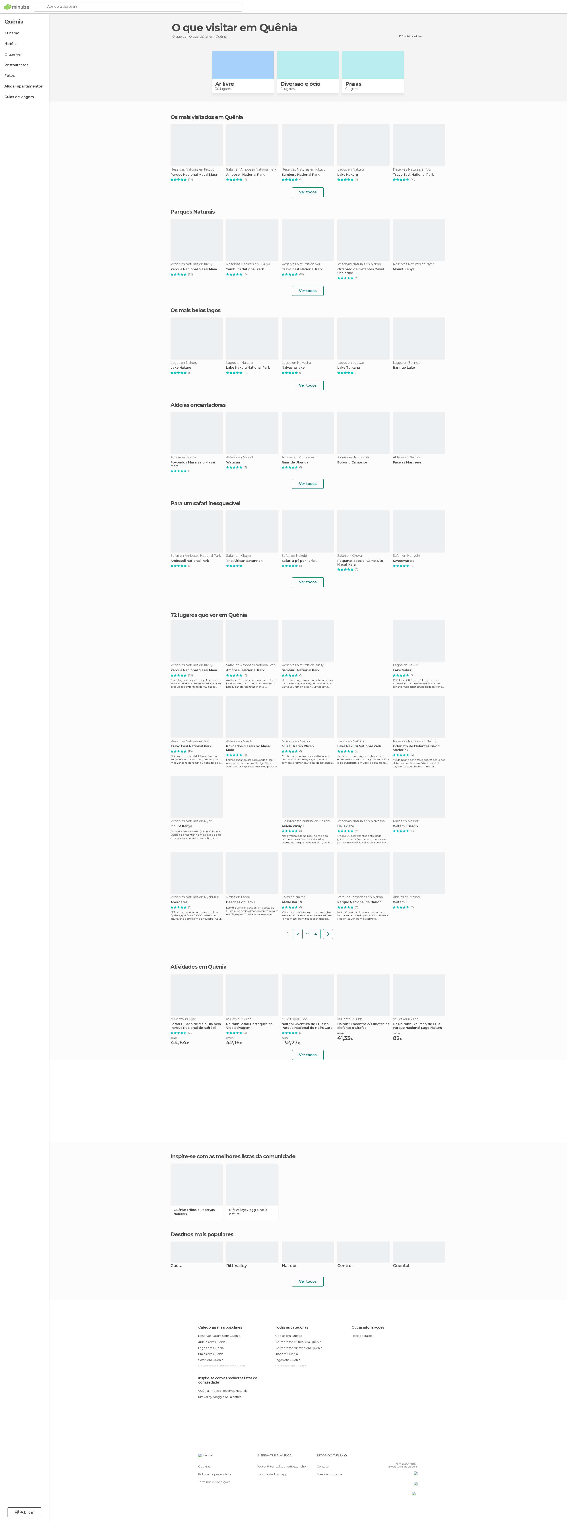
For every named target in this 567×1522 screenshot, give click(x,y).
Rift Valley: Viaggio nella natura (248, 1212)
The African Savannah (244, 561)
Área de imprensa (329, 1474)
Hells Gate (345, 826)
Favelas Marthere (407, 462)
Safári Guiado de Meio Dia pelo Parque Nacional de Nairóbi (196, 1026)
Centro (344, 1266)
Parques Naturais (192, 211)
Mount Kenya (404, 269)
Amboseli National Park (245, 175)
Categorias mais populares (220, 1327)
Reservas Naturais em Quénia (219, 1335)
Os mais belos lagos (195, 310)
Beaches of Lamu (240, 902)
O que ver (13, 54)
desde (174, 1037)
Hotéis (10, 44)
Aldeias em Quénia (211, 1342)
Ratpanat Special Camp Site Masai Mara (360, 562)
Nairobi (289, 1266)
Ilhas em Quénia (286, 1354)
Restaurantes (16, 65)
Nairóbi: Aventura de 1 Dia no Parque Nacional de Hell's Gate (307, 1026)
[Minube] (16, 7)
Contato (323, 1466)
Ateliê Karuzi (292, 902)
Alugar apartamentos (23, 86)
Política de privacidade (214, 1474)
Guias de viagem (19, 97)
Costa (177, 1266)
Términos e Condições (214, 1482)
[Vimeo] (407, 1457)
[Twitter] (399, 1457)
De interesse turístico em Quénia (298, 1348)
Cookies (204, 1466)
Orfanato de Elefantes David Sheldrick (360, 271)
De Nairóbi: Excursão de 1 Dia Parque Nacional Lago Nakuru (417, 1026)
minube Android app (272, 1474)
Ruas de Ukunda (295, 462)
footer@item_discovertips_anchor (282, 1466)
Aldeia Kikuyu (293, 826)
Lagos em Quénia (211, 1348)
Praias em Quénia (210, 1354)
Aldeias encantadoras (198, 405)
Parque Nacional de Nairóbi (360, 902)
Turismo (11, 33)
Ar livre (224, 84)
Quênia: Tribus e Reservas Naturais (194, 1212)
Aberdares (179, 902)
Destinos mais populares (202, 1234)
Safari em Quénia (210, 1360)
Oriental (401, 1266)
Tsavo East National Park (413, 175)
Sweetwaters (403, 561)
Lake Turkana (348, 368)
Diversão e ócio (300, 84)
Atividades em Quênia (198, 966)
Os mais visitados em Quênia (207, 117)
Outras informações (367, 1327)
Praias (353, 84)
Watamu (233, 462)
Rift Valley (236, 1266)
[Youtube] (414, 1457)
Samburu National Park (301, 175)
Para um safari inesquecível (206, 503)
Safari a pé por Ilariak (299, 561)
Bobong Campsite (352, 462)
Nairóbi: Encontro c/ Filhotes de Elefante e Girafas (363, 1026)
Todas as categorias (291, 1327)
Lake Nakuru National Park (248, 368)
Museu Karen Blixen (298, 746)
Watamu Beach (405, 826)
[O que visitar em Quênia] (328, 934)
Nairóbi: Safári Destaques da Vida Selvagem (249, 1026)
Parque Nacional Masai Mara (194, 175)
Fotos (9, 76)
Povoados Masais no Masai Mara (193, 464)
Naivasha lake (293, 368)
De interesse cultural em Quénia (298, 1342)
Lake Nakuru (347, 175)
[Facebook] (392, 1457)
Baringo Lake (404, 368)
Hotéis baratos (361, 1335)
